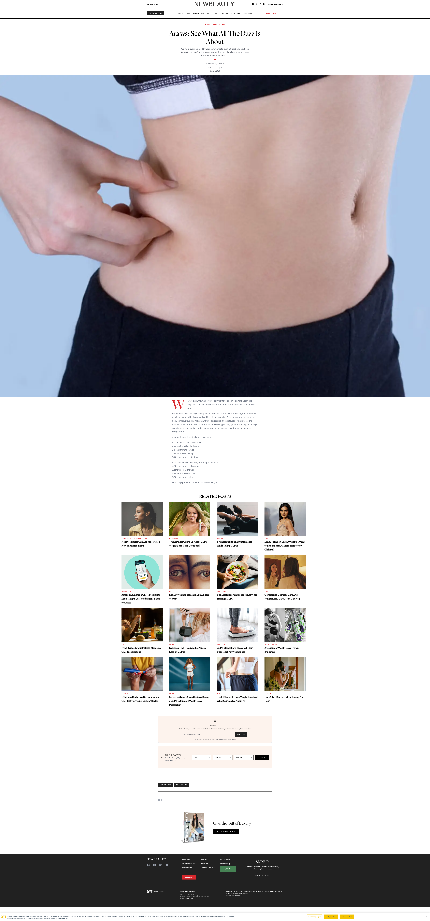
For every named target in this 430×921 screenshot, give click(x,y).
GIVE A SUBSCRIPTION (226, 831)
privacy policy (232, 739)
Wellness (174, 538)
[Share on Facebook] (159, 800)
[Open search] (281, 13)
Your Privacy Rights (314, 917)
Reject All (331, 917)
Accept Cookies (347, 917)
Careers (204, 860)
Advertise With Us (188, 864)
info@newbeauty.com (186, 898)
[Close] (426, 916)
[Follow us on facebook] (253, 4)
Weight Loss (219, 24)
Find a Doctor (225, 860)
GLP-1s (220, 538)
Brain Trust (205, 864)
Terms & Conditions (208, 868)
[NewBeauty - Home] (215, 4)
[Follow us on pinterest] (256, 4)
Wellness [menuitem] (247, 13)
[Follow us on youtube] (263, 4)
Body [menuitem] (209, 13)
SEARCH (261, 757)
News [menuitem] (180, 13)
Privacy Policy (225, 864)
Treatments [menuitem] (198, 13)
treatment (181, 785)
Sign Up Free (262, 875)
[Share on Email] (162, 800)
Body (266, 538)
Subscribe (152, 4)
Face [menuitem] (188, 13)
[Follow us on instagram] (260, 4)
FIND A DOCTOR (155, 13)
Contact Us (186, 860)
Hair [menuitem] (217, 13)
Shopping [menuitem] (235, 13)
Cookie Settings (228, 869)
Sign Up (239, 734)
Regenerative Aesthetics (134, 538)
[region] (215, 917)
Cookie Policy (187, 868)
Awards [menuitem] (225, 13)
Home (207, 24)
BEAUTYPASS (271, 13)
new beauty (165, 785)
